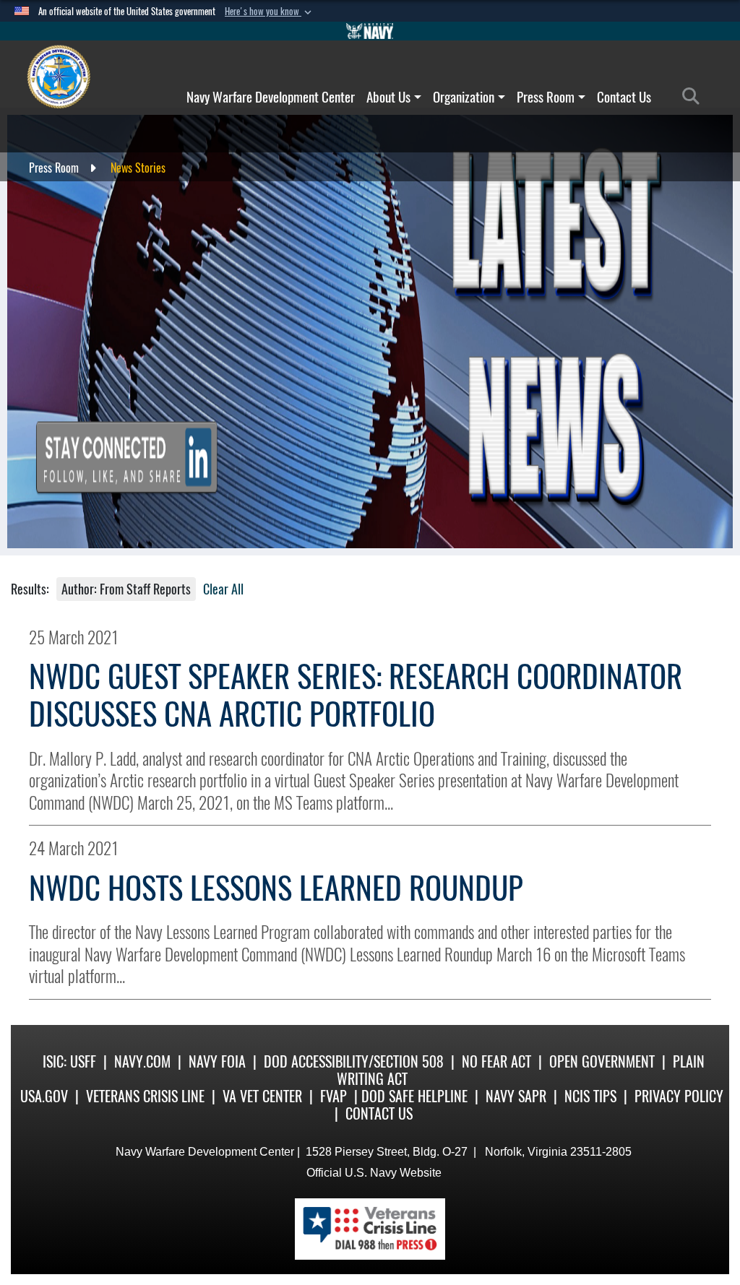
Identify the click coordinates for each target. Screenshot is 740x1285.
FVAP (333, 1096)
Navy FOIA (217, 1061)
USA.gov (44, 1096)
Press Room (546, 96)
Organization (463, 96)
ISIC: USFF (69, 1061)
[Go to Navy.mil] (370, 31)
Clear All (223, 589)
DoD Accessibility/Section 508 (354, 1061)
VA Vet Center (262, 1096)
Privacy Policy (678, 1096)
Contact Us (624, 96)
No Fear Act (496, 1061)
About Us (388, 96)
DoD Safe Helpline (414, 1096)
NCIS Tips (590, 1096)
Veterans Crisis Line (145, 1096)
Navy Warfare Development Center (270, 96)
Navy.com (142, 1061)
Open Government (602, 1061)
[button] (269, 11)
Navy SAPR (516, 1096)
